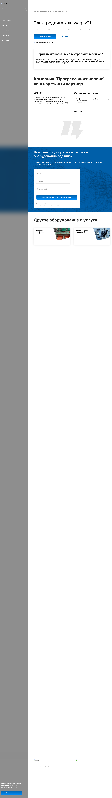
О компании (6, 40)
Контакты (5, 35)
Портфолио (6, 30)
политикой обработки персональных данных (56, 205)
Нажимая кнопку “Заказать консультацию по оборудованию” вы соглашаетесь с (53, 204)
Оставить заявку (45, 36)
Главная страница (8, 16)
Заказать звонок (12, 793)
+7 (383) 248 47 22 (15, 785)
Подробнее (65, 36)
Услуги (4, 25)
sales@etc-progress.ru (15, 783)
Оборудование (7, 21)
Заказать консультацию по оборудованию (57, 197)
